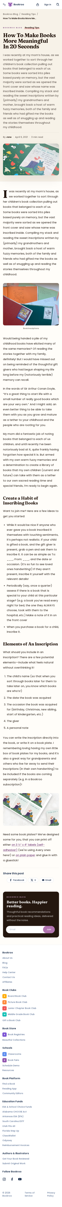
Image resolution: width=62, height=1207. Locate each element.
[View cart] (37, 4)
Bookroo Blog (10, 14)
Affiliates (7, 981)
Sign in (47, 4)
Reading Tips (29, 14)
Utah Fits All (8, 1126)
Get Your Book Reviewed (15, 1158)
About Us (7, 957)
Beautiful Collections (13, 1039)
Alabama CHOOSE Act (14, 1111)
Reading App (9, 1088)
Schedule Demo (11, 1065)
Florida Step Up (10, 1130)
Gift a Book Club (11, 1020)
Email (48, 880)
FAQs (5, 967)
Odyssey (7, 1140)
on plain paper (25, 855)
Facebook (18, 880)
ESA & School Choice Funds (17, 1106)
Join (49, 929)
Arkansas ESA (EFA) (12, 1116)
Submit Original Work (13, 1163)
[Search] (57, 4)
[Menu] (4, 4)
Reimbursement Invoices (15, 1145)
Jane (9, 137)
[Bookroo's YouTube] (19, 1179)
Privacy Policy (51, 1194)
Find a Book (8, 1083)
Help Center (8, 972)
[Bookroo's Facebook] (12, 1179)
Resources (8, 1070)
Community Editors (12, 1093)
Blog (4, 962)
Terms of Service (30, 1194)
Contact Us (8, 977)
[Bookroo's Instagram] (4, 1179)
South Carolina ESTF (13, 1121)
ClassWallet (9, 1135)
